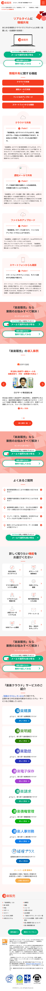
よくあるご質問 (8, 916)
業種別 (26, 903)
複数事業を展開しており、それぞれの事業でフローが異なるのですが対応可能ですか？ (22, 508)
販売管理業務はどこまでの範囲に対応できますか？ (22, 491)
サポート (6, 910)
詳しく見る (24, 413)
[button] (22, 418)
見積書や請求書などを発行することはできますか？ (22, 499)
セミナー (6, 913)
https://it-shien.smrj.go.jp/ (33, 964)
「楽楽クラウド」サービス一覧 (33, 916)
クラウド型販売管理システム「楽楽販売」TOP (13, 7)
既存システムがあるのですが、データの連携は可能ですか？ (22, 526)
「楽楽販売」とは (9, 903)
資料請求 (13, 932)
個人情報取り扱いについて (32, 923)
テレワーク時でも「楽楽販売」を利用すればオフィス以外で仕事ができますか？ (22, 517)
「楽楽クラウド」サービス (13, 696)
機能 (25, 905)
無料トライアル (29, 932)
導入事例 (6, 905)
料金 (5, 908)
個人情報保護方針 (29, 925)
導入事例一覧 (23, 423)
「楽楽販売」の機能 (33, 7)
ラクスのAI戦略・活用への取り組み (33, 919)
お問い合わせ (28, 910)
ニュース (27, 908)
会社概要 (27, 913)
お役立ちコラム (8, 918)
